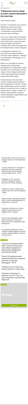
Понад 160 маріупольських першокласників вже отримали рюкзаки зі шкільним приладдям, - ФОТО (13, 259)
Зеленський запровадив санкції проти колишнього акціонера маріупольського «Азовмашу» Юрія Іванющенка (13, 220)
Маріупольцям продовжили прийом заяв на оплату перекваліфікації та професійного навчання (13, 200)
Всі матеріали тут (14, 305)
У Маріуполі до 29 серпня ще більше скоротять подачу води (13, 268)
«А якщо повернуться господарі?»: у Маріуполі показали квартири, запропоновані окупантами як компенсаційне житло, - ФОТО (13, 170)
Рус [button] (26, 2)
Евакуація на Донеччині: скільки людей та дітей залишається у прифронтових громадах (12, 210)
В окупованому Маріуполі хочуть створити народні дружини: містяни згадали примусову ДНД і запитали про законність (13, 232)
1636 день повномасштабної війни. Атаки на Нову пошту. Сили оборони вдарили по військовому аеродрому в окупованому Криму (12, 247)
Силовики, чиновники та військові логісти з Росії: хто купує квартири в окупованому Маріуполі (13, 276)
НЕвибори (7, 294)
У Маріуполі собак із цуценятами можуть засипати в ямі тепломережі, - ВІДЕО (14, 190)
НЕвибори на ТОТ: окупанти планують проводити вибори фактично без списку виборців (12, 181)
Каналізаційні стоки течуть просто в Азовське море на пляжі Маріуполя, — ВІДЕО (14, 159)
